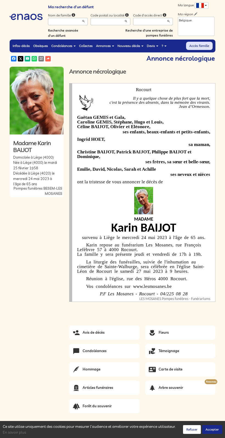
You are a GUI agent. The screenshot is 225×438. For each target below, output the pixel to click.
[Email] (27, 58)
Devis (151, 46)
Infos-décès (21, 46)
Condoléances (61, 46)
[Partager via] (48, 58)
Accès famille (199, 46)
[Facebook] (13, 58)
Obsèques (40, 46)
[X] (20, 58)
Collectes (86, 46)
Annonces (103, 46)
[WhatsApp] (34, 58)
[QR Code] (41, 58)
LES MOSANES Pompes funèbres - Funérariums (174, 299)
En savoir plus (14, 432)
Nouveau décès (128, 46)
